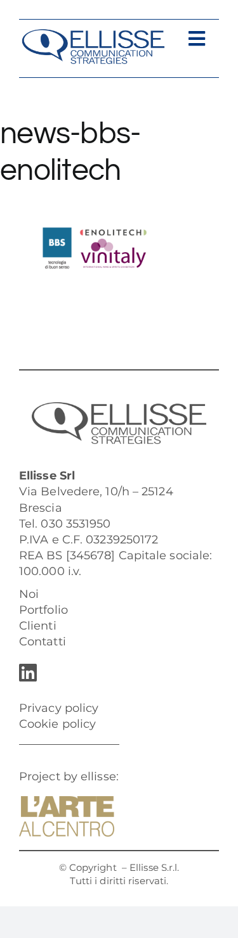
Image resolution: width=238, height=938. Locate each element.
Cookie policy (57, 724)
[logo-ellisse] (93, 34)
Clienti (37, 626)
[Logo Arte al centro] (66, 802)
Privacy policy (58, 708)
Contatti (42, 642)
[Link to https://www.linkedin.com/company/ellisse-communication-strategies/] (116, 672)
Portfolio (43, 610)
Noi (29, 594)
